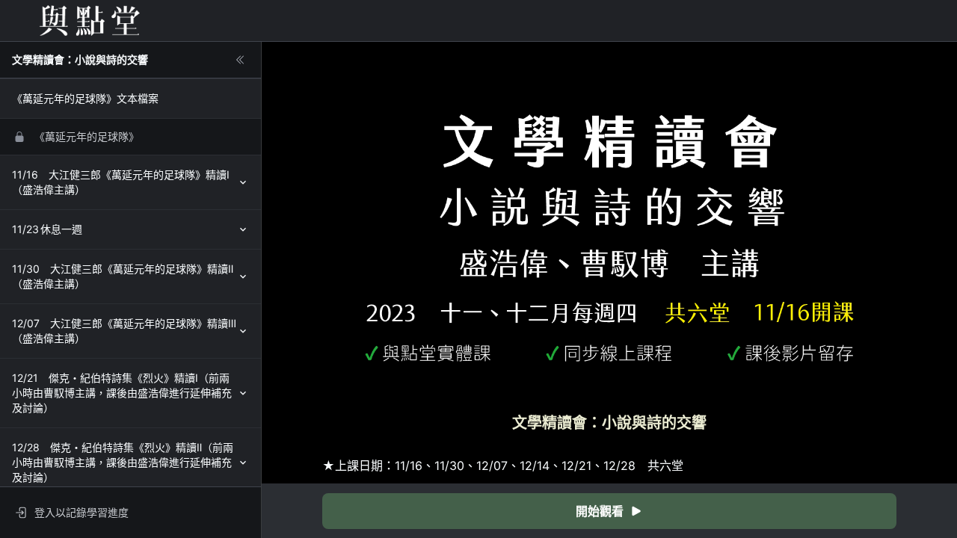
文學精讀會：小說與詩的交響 (80, 59)
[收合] (240, 60)
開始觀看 (600, 511)
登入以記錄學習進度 (81, 512)
